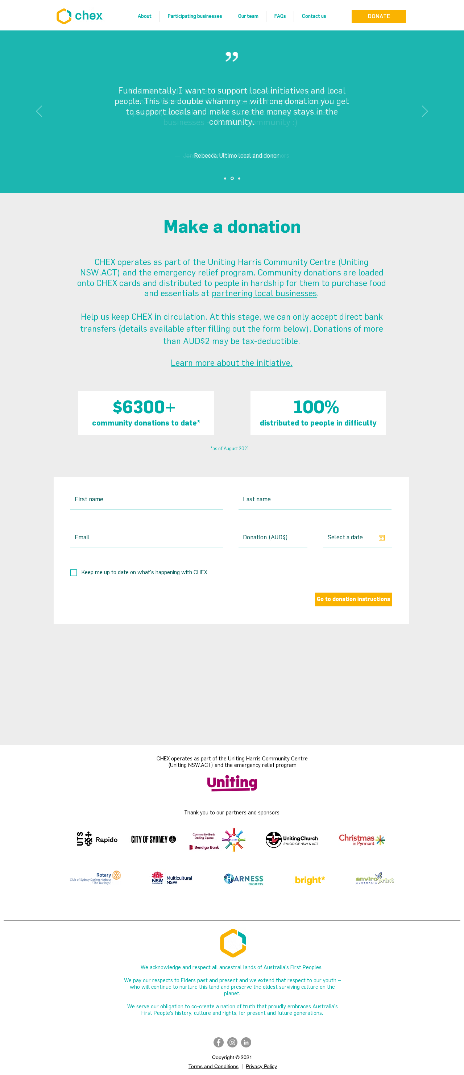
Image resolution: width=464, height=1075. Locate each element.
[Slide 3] (239, 178)
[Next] (425, 111)
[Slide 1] (225, 178)
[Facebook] (219, 1042)
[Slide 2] (232, 178)
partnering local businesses (264, 294)
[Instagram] (232, 1042)
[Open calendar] (382, 538)
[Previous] (39, 111)
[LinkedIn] (246, 1042)
